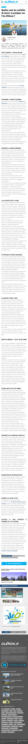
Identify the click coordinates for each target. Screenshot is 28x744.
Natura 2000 (14, 730)
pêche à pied (4, 722)
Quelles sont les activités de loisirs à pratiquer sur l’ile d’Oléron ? (17, 674)
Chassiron (4, 714)
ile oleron (19, 710)
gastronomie (14, 726)
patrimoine (4, 557)
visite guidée (14, 557)
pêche (3, 712)
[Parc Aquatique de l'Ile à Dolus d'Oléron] (14, 624)
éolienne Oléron (14, 728)
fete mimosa (5, 724)
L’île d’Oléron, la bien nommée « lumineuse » (16, 681)
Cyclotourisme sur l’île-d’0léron (16, 699)
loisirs (20, 726)
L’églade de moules (16, 626)
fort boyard (10, 718)
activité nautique (12, 714)
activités (4, 732)
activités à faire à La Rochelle (9, 551)
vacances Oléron (6, 730)
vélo (15, 710)
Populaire (6, 632)
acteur (20, 730)
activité (14, 555)
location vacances (6, 716)
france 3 (11, 722)
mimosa (11, 724)
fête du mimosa (21, 724)
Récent (14, 632)
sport (20, 718)
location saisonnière (17, 716)
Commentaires (22, 632)
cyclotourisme (18, 722)
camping (18, 709)
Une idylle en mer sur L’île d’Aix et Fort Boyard (17, 687)
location (4, 720)
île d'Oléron (7, 709)
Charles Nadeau (12, 37)
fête (15, 724)
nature (22, 555)
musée (18, 555)
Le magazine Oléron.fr (12, 740)
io (2, 709)
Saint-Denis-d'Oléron (11, 712)
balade (15, 720)
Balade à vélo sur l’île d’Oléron (7, 582)
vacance (4, 718)
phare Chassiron (6, 726)
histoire (13, 709)
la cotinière (20, 712)
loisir (10, 710)
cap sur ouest (10, 732)
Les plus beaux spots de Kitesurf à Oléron (17, 694)
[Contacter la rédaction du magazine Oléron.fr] (14, 667)
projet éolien (5, 728)
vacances (21, 720)
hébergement (5, 710)
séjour (9, 557)
